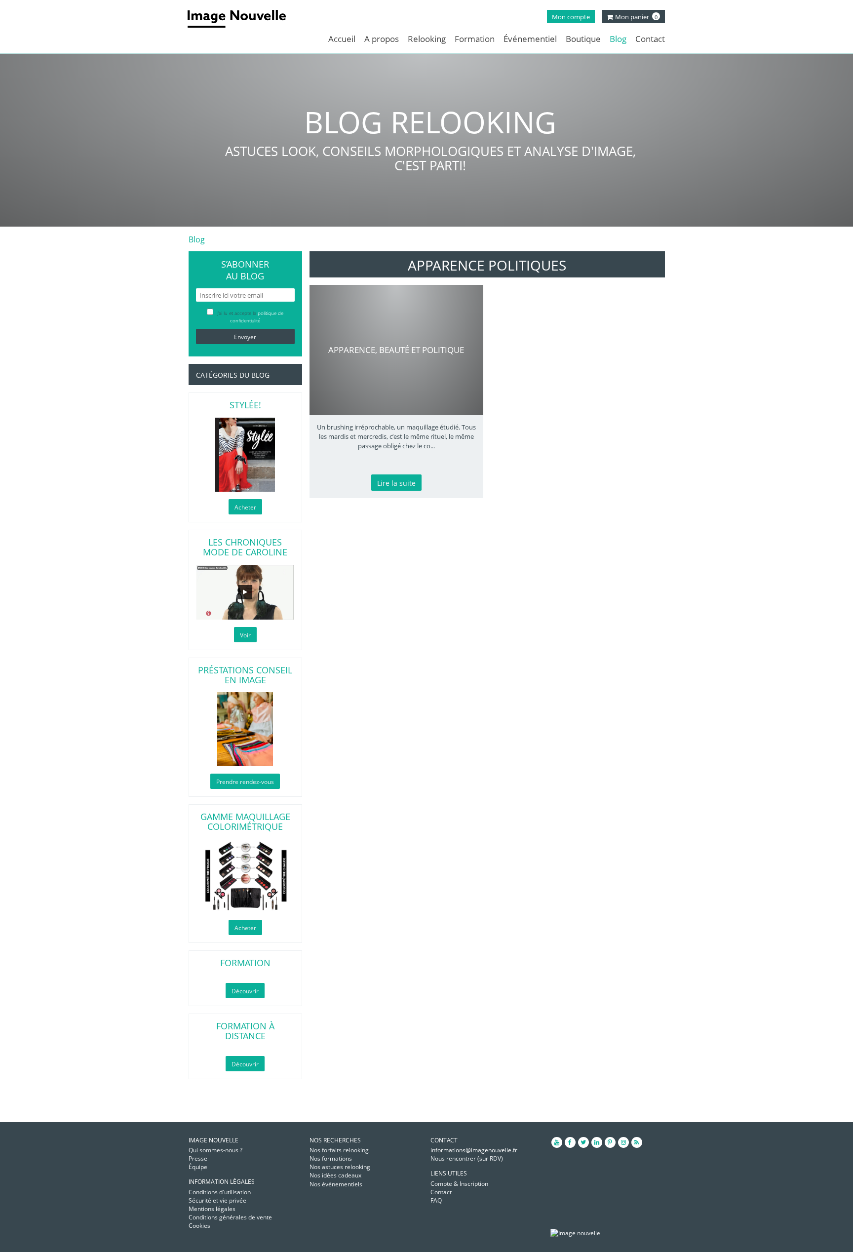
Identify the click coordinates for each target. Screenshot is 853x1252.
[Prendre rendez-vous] (245, 729)
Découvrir (245, 991)
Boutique (583, 38)
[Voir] (245, 592)
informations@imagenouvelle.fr (473, 1150)
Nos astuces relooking (340, 1167)
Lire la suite (396, 483)
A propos (381, 38)
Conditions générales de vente (230, 1217)
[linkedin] (596, 1142)
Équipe (198, 1167)
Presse (198, 1158)
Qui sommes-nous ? (215, 1150)
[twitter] (583, 1142)
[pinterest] (610, 1142)
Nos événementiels (336, 1184)
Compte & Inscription (459, 1183)
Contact (650, 38)
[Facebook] (570, 1142)
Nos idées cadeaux (335, 1175)
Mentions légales (212, 1209)
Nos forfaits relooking (339, 1150)
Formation (475, 38)
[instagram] (623, 1142)
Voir (245, 635)
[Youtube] (556, 1142)
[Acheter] (245, 455)
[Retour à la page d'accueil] (244, 19)
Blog (618, 38)
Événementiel (530, 38)
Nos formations (331, 1158)
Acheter (245, 507)
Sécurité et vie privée (217, 1200)
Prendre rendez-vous (245, 782)
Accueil (341, 38)
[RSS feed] (636, 1142)
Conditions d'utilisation (220, 1192)
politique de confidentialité (256, 317)
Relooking (427, 38)
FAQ (436, 1200)
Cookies (199, 1225)
